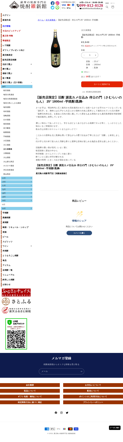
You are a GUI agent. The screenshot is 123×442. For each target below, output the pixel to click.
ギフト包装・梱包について (30, 396)
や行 (17, 200)
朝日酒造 (6, 90)
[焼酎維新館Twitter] (52, 8)
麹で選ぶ (7, 69)
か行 (17, 178)
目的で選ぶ (17, 64)
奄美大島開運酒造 (10, 99)
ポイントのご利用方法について (93, 396)
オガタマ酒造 (8, 166)
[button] (107, 7)
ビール (6, 237)
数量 (83, 50)
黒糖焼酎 (7, 218)
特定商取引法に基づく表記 (30, 402)
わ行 (17, 208)
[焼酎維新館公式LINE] (57, 8)
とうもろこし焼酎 (10, 256)
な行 (17, 189)
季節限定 (7, 41)
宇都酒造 (6, 136)
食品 (4, 260)
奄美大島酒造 (8, 95)
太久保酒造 (7, 149)
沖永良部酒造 (8, 170)
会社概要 (30, 385)
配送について (93, 391)
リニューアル (9, 275)
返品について (30, 391)
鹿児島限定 (7, 55)
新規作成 (7, 20)
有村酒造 (6, 111)
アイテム (7, 265)
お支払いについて (93, 385)
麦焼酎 (6, 222)
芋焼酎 (6, 213)
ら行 (3, 204)
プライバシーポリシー (93, 402)
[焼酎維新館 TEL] (90, 4)
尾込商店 (6, 174)
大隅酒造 (6, 153)
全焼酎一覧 (7, 270)
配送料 (87, 46)
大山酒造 (6, 157)
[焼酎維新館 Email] (90, 9)
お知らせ (7, 284)
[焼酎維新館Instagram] (57, 3)
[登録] (81, 371)
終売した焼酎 (9, 280)
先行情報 (7, 26)
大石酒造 (6, 141)
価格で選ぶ (17, 73)
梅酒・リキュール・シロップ (15, 227)
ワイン (17, 246)
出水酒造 (6, 120)
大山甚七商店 (8, 162)
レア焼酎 (7, 45)
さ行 (17, 182)
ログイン (7, 15)
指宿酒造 (6, 124)
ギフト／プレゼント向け (14, 50)
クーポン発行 (114, 428)
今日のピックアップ (12, 31)
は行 (17, 193)
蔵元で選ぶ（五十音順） (17, 82)
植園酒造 (6, 132)
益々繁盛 (7, 78)
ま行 (17, 197)
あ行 (17, 86)
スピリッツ (7, 242)
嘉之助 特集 (8, 36)
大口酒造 (6, 145)
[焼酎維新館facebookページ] (52, 3)
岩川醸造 (6, 128)
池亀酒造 (6, 116)
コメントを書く (79, 233)
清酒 (4, 232)
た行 (17, 185)
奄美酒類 (6, 107)
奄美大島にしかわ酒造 (12, 103)
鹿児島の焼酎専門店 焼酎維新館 (65, 433)
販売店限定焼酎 (9, 60)
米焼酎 (6, 251)
